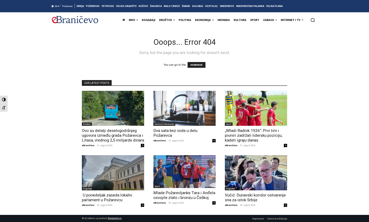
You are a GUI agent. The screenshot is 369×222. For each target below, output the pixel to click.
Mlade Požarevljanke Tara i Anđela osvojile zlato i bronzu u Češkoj (184, 195)
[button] (312, 20)
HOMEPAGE (196, 65)
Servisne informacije (164, 124)
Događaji (87, 188)
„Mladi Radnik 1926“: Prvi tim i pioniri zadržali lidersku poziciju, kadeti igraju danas (253, 135)
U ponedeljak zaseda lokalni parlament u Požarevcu (107, 197)
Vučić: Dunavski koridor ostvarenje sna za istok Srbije (255, 197)
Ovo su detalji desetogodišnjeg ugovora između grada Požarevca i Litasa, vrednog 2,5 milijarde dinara (113, 135)
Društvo (87, 124)
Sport (228, 124)
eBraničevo (88, 145)
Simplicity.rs (115, 218)
